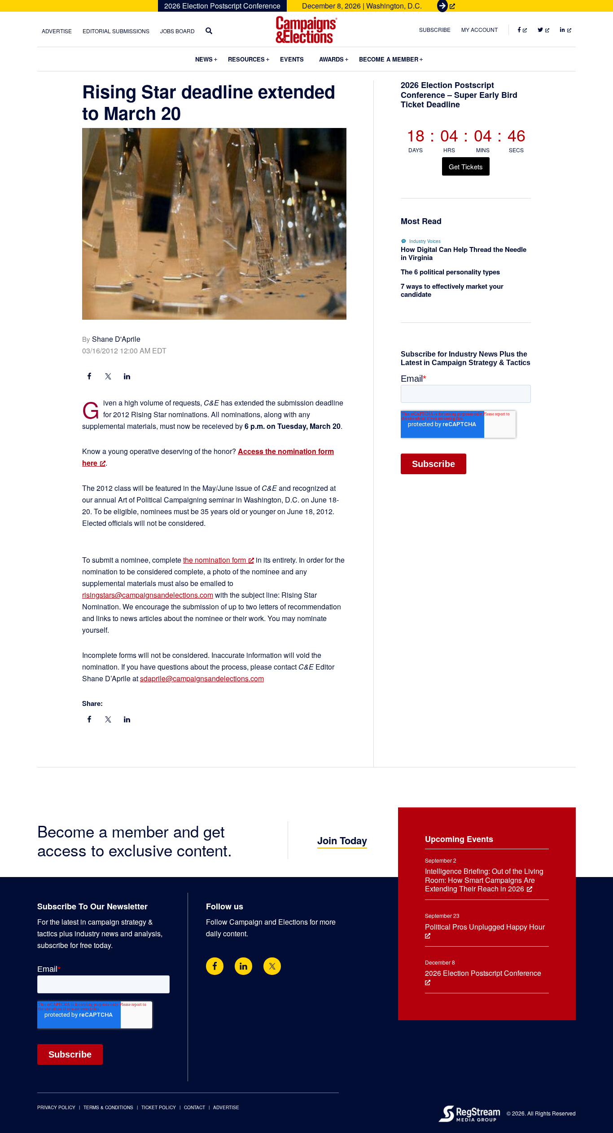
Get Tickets (466, 166)
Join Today (342, 840)
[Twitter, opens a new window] (272, 966)
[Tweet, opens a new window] (108, 377)
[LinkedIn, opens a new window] (127, 377)
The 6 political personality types (450, 272)
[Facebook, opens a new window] (89, 377)
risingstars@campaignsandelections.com (147, 595)
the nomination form (214, 560)
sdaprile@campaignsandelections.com (202, 678)
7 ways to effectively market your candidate (452, 290)
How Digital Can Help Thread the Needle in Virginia (463, 253)
